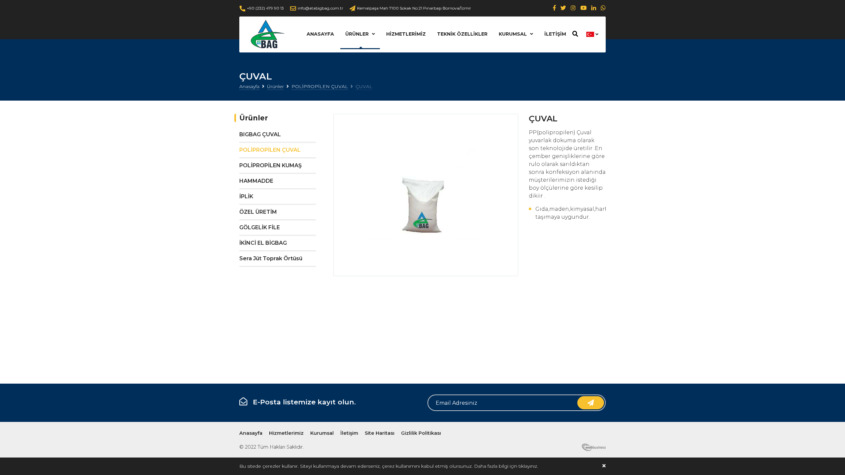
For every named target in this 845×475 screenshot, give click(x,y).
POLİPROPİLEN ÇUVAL (319, 86)
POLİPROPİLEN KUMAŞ (270, 165)
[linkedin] (593, 8)
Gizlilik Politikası (421, 433)
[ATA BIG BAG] (267, 34)
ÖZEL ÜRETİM (258, 212)
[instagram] (573, 8)
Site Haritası (379, 433)
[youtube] (583, 8)
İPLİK (246, 196)
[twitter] (563, 8)
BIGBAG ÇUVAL (260, 134)
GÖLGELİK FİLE (259, 227)
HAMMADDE (256, 181)
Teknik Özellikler (462, 34)
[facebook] (554, 8)
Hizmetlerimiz (406, 34)
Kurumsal (513, 34)
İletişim (555, 34)
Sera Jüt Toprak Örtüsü (270, 258)
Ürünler (357, 34)
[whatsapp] (603, 8)
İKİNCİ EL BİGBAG (263, 243)
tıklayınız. (528, 466)
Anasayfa (320, 34)
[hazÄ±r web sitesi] (592, 447)
